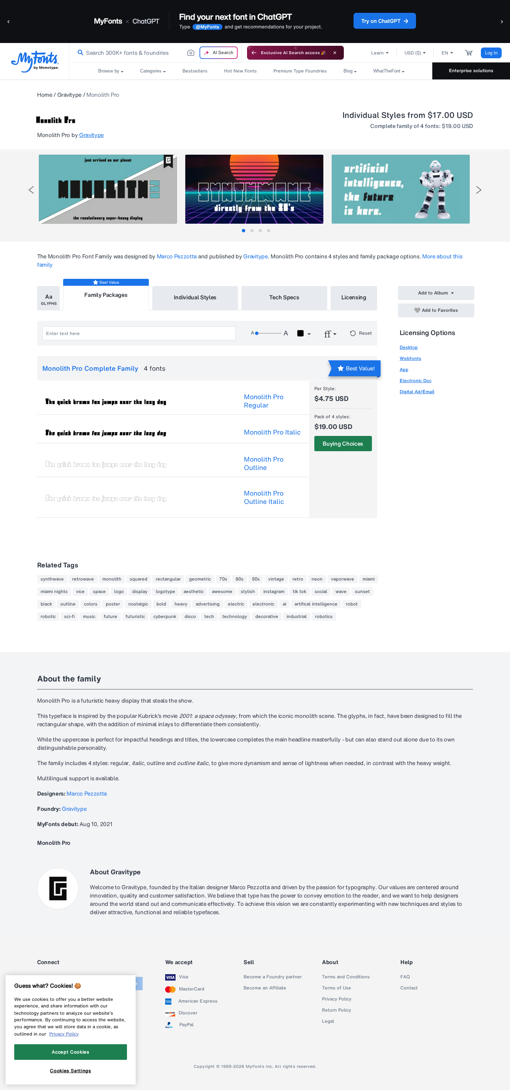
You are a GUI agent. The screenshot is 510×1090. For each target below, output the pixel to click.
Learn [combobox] (377, 53)
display (139, 591)
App (404, 369)
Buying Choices (343, 443)
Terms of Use (336, 988)
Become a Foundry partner (273, 977)
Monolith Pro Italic (272, 432)
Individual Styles (195, 297)
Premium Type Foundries (300, 71)
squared (138, 579)
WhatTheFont (386, 71)
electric (236, 604)
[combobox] (155, 52)
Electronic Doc (416, 380)
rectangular (168, 579)
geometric (200, 579)
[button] (8, 21)
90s (256, 579)
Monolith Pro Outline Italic (264, 497)
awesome (222, 591)
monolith (111, 579)
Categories (151, 71)
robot (352, 604)
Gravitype (69, 95)
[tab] (243, 230)
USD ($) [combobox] (413, 53)
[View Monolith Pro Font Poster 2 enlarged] (254, 189)
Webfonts (410, 358)
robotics (324, 616)
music (89, 616)
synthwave (52, 579)
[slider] (268, 333)
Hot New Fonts (240, 71)
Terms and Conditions (346, 977)
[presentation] (31, 190)
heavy (181, 604)
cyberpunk (164, 616)
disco (190, 616)
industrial (297, 616)
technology (234, 616)
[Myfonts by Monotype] (35, 61)
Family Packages (105, 295)
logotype (165, 591)
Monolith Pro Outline (263, 463)
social (321, 591)
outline (68, 604)
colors (90, 604)
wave (341, 591)
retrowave (83, 579)
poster (113, 604)
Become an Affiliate (265, 988)
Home (44, 95)
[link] (79, 53)
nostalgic (138, 604)
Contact (409, 988)
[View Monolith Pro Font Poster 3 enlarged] (401, 189)
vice (80, 591)
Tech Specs (284, 297)
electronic (263, 604)
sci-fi (69, 616)
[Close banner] (335, 52)
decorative (266, 616)
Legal (328, 1021)
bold (161, 604)
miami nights (54, 591)
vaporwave (342, 579)
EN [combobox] (445, 53)
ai (284, 604)
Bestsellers (194, 71)
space (99, 591)
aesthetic (194, 591)
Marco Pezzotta (177, 256)
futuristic (135, 616)
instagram (273, 591)
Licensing (353, 297)
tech (209, 616)
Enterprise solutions (471, 70)
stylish (248, 591)
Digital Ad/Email (417, 391)
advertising (208, 604)
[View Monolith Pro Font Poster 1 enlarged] (108, 189)
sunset (362, 591)
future (110, 616)
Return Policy (336, 1010)
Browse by (108, 71)
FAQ (405, 977)
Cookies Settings (70, 1070)
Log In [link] (491, 52)
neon (317, 579)
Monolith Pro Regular (263, 401)
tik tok (299, 591)
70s (223, 579)
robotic (48, 616)
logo (119, 591)
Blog (347, 71)
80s (240, 579)
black (46, 604)
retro (297, 579)
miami (369, 579)
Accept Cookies (70, 1051)
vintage (276, 579)
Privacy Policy (336, 999)
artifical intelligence (316, 604)
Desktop (409, 347)
